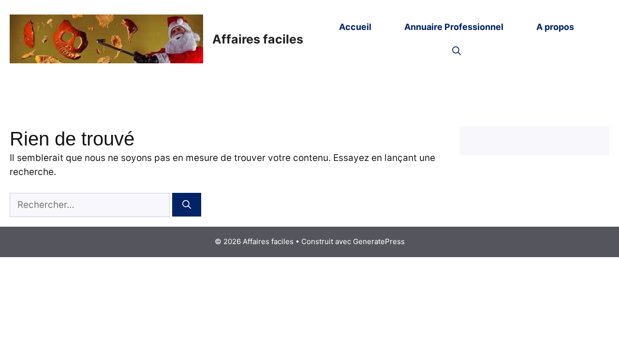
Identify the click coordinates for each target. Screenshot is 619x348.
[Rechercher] (186, 205)
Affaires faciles (257, 39)
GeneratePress (379, 241)
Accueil (355, 27)
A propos (555, 27)
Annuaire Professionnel (453, 27)
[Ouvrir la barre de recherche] (456, 51)
